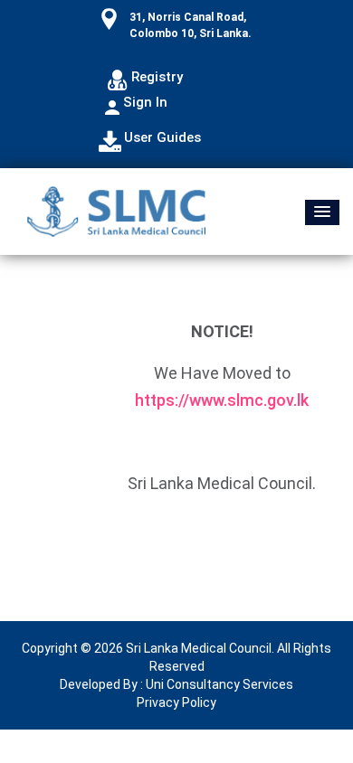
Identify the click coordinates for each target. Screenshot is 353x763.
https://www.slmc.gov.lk (222, 400)
